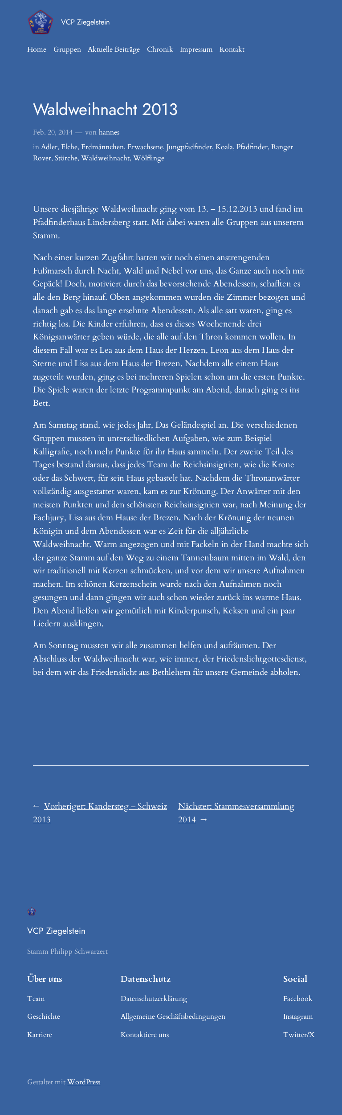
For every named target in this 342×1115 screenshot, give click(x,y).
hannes (109, 132)
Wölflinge (148, 158)
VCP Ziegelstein (85, 21)
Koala (224, 147)
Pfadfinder (252, 147)
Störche (66, 158)
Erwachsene (145, 147)
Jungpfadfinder (189, 147)
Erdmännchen (102, 147)
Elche (69, 147)
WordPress (83, 1082)
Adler (49, 147)
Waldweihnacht (105, 158)
